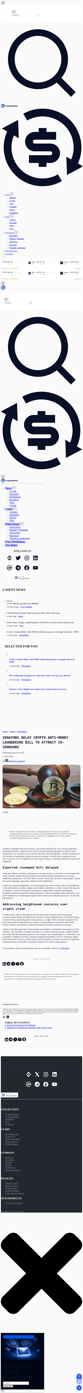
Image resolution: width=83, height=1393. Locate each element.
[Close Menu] (3, 477)
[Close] (2, 1390)
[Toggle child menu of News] (11, 194)
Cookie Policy (11, 1188)
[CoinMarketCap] (9, 570)
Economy (13, 207)
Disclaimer (78, 268)
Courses (13, 220)
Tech (11, 204)
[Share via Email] (18, 965)
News (7, 195)
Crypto (12, 201)
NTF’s (12, 226)
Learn (7, 217)
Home (5, 732)
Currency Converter (14, 1203)
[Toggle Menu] (3, 3)
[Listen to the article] (79, 1381)
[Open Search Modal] (41, 103)
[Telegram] (18, 570)
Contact (8, 1163)
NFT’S (13, 517)
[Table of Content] (79, 1387)
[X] (18, 560)
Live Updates (26, 607)
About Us (9, 1157)
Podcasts (9, 1124)
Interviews (14, 242)
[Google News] (22, 579)
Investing (13, 223)
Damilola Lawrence (16, 761)
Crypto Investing (12, 1139)
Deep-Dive (14, 236)
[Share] (79, 1376)
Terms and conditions (14, 1193)
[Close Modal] (14, 12)
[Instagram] (26, 560)
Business (13, 198)
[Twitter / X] (4, 1017)
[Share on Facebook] (22, 965)
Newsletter (9, 254)
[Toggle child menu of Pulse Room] (16, 232)
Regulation (14, 213)
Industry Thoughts (17, 239)
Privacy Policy (11, 1183)
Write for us (10, 1168)
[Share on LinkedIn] (5, 965)
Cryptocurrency (12, 1114)
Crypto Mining (11, 1142)
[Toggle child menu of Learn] (11, 216)
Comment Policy (12, 1191)
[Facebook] (26, 570)
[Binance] (9, 560)
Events (8, 1165)
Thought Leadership (17, 248)
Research (13, 245)
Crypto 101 (10, 1137)
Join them (64, 948)
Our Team (9, 1160)
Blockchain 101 (12, 1134)
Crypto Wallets (11, 1144)
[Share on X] (13, 965)
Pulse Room (9, 233)
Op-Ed (12, 210)
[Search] (38, 15)
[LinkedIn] (35, 560)
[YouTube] (35, 570)
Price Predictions (11, 251)
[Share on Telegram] (9, 965)
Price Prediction (12, 1117)
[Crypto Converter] (41, 472)
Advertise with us (12, 1170)
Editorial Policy (11, 1186)
